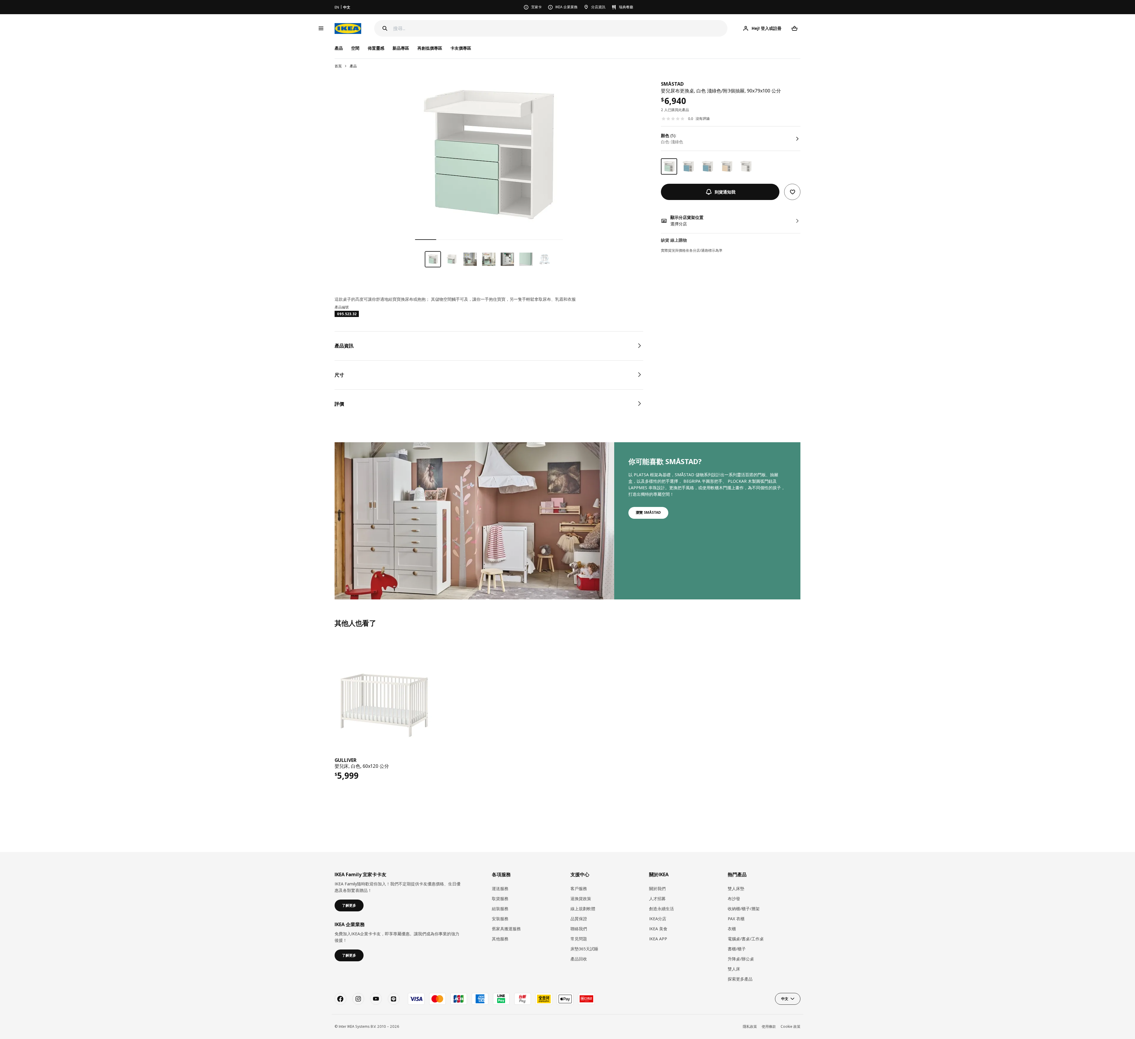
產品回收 (578, 959)
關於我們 (657, 888)
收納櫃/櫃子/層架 (744, 908)
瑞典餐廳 (626, 6)
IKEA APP (658, 939)
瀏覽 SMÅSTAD (648, 512)
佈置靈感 (376, 48)
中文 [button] (784, 998)
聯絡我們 (578, 928)
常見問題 (578, 939)
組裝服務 (500, 908)
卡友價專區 (460, 48)
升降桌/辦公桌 (741, 959)
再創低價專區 (429, 48)
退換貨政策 (580, 898)
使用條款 (769, 1026)
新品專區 (401, 48)
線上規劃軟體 (582, 908)
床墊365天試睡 (584, 949)
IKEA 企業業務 (566, 6)
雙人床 (734, 969)
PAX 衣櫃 (736, 918)
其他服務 (500, 939)
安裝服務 (500, 918)
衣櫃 (732, 928)
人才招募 (657, 898)
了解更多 (349, 905)
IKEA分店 (657, 918)
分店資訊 (598, 6)
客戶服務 (578, 888)
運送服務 (500, 888)
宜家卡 (536, 6)
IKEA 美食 (658, 928)
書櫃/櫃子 (737, 949)
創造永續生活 (661, 908)
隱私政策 (750, 1026)
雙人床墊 (736, 888)
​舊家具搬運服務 (506, 928)
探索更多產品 (740, 979)
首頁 (338, 66)
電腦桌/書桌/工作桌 (746, 939)
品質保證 (578, 918)
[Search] (384, 28)
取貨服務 (500, 898)
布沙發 (734, 898)
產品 (353, 66)
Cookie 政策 (790, 1026)
